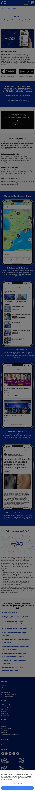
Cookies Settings (17, 783)
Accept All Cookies (17, 788)
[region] (17, 780)
